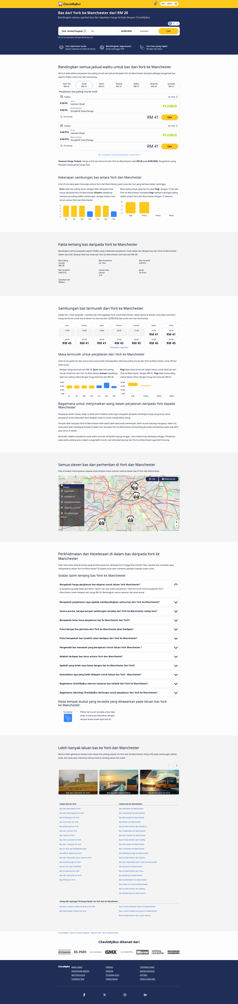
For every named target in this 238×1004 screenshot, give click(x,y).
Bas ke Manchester (110, 933)
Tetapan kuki (112, 975)
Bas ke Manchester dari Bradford (133, 826)
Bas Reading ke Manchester (130, 875)
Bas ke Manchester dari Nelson (132, 857)
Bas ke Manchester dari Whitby (132, 889)
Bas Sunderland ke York (69, 871)
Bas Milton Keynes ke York (71, 853)
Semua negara (147, 979)
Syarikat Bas (78, 979)
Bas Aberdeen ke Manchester (131, 808)
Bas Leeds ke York (67, 835)
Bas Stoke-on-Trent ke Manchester (133, 884)
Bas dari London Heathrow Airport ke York (77, 906)
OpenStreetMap (165, 530)
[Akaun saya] (155, 3)
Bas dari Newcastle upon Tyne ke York (75, 857)
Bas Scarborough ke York (70, 862)
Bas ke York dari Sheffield (70, 866)
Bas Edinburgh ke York (69, 826)
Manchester (169, 479)
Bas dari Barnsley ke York (70, 808)
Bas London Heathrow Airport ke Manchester (138, 911)
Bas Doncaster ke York (69, 822)
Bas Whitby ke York (67, 880)
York (153, 479)
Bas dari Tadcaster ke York (71, 875)
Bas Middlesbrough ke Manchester (133, 853)
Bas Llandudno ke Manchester (132, 849)
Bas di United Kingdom (80, 933)
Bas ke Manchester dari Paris (131, 871)
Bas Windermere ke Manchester (132, 893)
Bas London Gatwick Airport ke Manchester (137, 906)
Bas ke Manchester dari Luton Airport (135, 915)
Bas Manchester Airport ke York (73, 911)
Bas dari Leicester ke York (70, 840)
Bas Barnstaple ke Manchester (131, 817)
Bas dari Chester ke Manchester (132, 835)
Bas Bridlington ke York (69, 817)
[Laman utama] (69, 4)
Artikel (144, 975)
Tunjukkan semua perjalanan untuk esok (120, 154)
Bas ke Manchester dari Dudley (132, 840)
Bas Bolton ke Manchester (130, 822)
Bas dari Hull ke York (68, 831)
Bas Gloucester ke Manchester (131, 844)
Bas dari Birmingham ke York (72, 813)
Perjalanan (112, 979)
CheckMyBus (63, 933)
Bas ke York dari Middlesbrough (73, 849)
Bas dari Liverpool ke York (70, 844)
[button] (136, 495)
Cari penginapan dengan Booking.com (76, 37)
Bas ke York (96, 933)
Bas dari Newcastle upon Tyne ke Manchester (138, 862)
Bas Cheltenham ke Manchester (132, 831)
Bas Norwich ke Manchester (130, 866)
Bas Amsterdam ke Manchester (132, 813)
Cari (169, 117)
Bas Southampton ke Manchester (133, 880)
